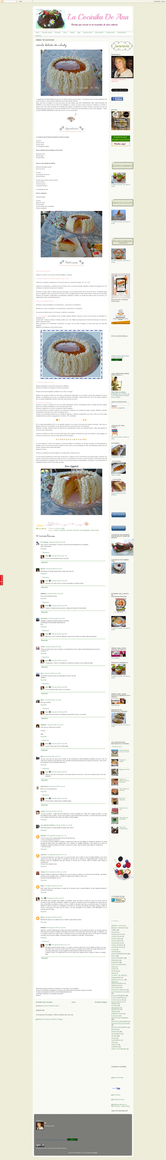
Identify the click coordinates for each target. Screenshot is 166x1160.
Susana (43, 872)
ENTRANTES (115, 962)
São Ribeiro (44, 618)
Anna (46, 556)
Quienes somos (47, 32)
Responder (44, 548)
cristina (43, 811)
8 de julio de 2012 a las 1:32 (52, 756)
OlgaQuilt (43, 725)
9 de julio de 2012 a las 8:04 (59, 712)
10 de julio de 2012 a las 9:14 (54, 811)
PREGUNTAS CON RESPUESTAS (116, 1008)
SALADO (113, 1036)
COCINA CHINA (115, 938)
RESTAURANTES (116, 1034)
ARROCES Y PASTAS (117, 925)
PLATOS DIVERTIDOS (117, 997)
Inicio (37, 32)
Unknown (43, 835)
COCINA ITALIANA (116, 936)
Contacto (38, 35)
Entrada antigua (101, 1002)
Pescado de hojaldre (122, 760)
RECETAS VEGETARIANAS (119, 1027)
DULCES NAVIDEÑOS (117, 958)
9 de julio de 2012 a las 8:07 (59, 772)
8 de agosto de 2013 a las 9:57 (55, 898)
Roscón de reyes (117, 746)
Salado (72, 32)
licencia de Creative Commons (58, 1148)
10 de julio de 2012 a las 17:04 (63, 825)
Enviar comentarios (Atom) (51, 1005)
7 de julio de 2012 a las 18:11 (53, 700)
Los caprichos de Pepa (47, 825)
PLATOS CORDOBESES (118, 995)
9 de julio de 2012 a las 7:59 (59, 556)
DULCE (56, 530)
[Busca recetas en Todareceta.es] (117, 1099)
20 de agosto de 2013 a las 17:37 (60, 945)
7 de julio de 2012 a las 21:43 (55, 725)
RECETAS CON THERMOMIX (81, 530)
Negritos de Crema (124, 769)
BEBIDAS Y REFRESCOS (118, 928)
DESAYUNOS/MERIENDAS (119, 953)
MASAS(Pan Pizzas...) (117, 979)
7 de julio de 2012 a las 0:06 (53, 646)
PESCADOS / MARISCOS (118, 990)
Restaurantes (122, 32)
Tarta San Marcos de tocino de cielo (124, 751)
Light (78, 32)
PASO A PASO (115, 987)
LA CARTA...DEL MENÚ (118, 975)
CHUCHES (114, 932)
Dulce (65, 32)
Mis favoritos (99, 32)
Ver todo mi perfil (49, 1126)
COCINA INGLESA (116, 943)
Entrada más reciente (44, 1002)
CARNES (114, 930)
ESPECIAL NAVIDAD (117, 964)
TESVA (43, 646)
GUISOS (113, 969)
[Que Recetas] (115, 1095)
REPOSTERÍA (95, 530)
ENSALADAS (115, 960)
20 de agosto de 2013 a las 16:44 (56, 927)
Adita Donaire (45, 786)
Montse (43, 568)
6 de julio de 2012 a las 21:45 (55, 593)
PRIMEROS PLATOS (117, 1013)
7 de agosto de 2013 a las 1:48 (53, 886)
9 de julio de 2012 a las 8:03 (59, 660)
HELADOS (62, 530)
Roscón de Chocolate (122, 799)
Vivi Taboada (44, 542)
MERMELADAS (115, 985)
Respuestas (45, 552)
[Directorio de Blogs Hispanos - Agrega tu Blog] (120, 1106)
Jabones (113, 973)
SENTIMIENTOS (116, 1040)
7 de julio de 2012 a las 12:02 (52, 673)
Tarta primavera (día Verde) (123, 818)
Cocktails (114, 949)
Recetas (57, 32)
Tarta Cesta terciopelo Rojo (123, 828)
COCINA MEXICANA (117, 947)
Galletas (113, 967)
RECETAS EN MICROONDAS (119, 1021)
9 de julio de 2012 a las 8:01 (59, 634)
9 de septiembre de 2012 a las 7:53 (56, 854)
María (42, 700)
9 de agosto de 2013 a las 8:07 (53, 917)
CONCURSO (114, 951)
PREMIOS (114, 1011)
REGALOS (114, 1029)
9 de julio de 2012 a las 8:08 (59, 798)
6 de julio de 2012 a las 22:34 (56, 618)
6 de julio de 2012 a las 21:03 (57, 542)
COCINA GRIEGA (116, 941)
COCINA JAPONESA (117, 945)
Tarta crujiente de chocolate (124, 789)
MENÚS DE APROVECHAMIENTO (117, 982)
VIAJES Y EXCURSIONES (119, 1049)
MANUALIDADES (116, 977)
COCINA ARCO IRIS (117, 934)
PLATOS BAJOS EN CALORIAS (120, 992)
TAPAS (113, 1042)
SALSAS (113, 1038)
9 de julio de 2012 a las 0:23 (57, 786)
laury (42, 673)
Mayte (42, 886)
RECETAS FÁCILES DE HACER (120, 1023)
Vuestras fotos (87, 32)
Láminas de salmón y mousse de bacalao (124, 781)
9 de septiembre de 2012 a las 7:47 (56, 835)
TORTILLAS (114, 1044)
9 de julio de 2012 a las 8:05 (59, 743)
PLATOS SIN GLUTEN (117, 1000)
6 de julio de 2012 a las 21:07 (54, 568)
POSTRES (69, 530)
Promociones (110, 32)
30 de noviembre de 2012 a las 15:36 (56, 872)
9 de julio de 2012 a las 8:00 (59, 580)
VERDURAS (114, 1047)
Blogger (95, 1152)
